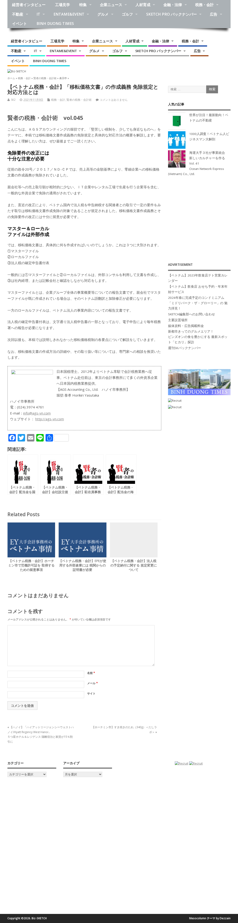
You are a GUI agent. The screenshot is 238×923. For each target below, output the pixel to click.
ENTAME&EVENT (68, 14)
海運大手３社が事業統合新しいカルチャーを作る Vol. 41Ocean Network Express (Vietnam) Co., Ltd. (196, 163)
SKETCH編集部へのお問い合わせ (191, 314)
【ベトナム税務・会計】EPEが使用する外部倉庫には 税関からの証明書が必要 (82, 565)
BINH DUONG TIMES (55, 23)
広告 (213, 14)
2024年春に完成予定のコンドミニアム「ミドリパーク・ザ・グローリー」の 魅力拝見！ (198, 303)
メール (92, 683)
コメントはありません (114, 100)
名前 (91, 673)
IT (38, 14)
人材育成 (143, 4)
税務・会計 (204, 4)
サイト (91, 693)
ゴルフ (127, 14)
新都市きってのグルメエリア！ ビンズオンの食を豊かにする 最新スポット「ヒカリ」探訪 (198, 336)
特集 (83, 4)
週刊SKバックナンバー (184, 348)
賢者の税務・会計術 (79, 100)
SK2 (13, 100)
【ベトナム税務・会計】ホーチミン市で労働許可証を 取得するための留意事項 (31, 565)
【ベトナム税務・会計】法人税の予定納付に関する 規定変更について (133, 565)
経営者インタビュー (29, 4)
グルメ (103, 14)
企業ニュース (111, 4)
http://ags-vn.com (49, 419)
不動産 (17, 14)
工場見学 (62, 4)
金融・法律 (172, 4)
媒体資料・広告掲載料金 (186, 326)
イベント (19, 23)
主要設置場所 (178, 320)
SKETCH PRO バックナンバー (171, 14)
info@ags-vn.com (37, 413)
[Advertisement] (199, 214)
